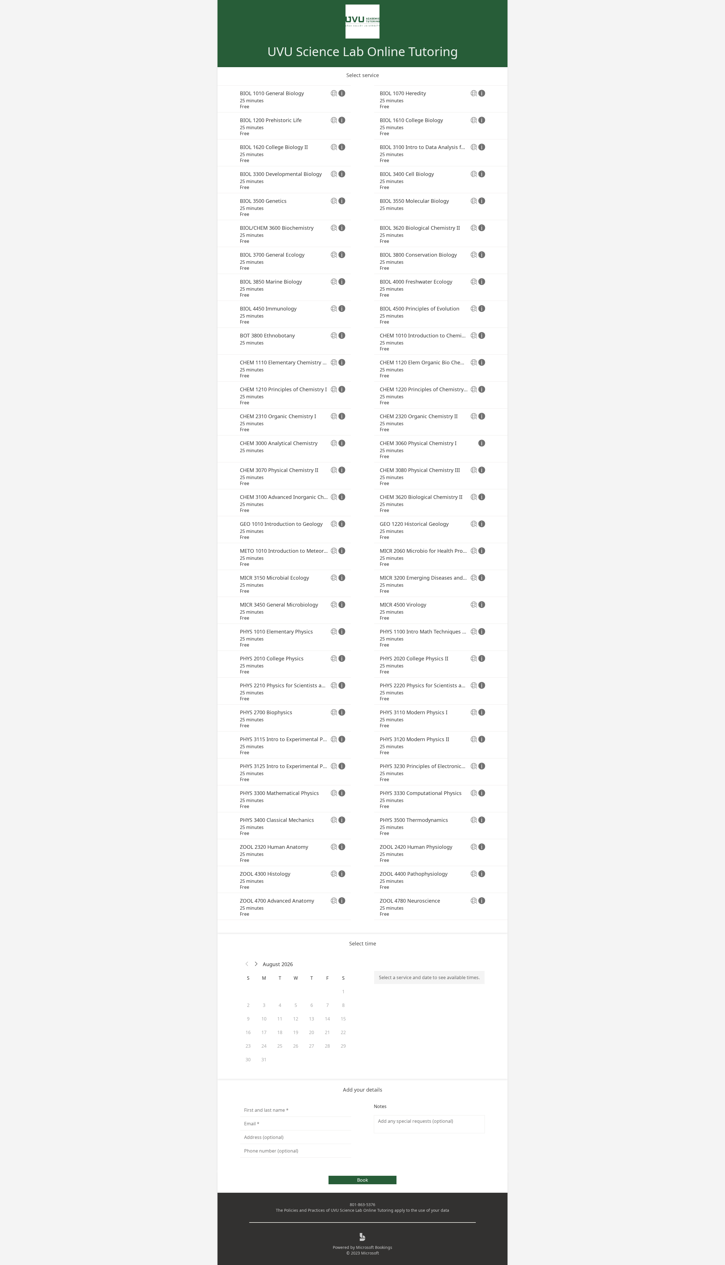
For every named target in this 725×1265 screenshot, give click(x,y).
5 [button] (296, 1005)
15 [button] (343, 1019)
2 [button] (248, 1005)
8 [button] (343, 1005)
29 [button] (343, 1046)
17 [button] (263, 1032)
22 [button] (343, 1032)
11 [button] (279, 1019)
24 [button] (263, 1046)
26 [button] (295, 1046)
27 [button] (311, 1046)
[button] (246, 964)
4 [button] (280, 1005)
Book (362, 1180)
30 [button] (248, 1059)
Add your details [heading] (362, 1089)
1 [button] (343, 991)
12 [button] (295, 1019)
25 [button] (279, 1046)
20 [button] (311, 1032)
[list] (362, 502)
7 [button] (327, 1005)
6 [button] (311, 1005)
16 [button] (248, 1032)
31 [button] (263, 1059)
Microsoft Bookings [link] (374, 1247)
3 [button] (264, 1005)
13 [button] (311, 1019)
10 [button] (263, 1019)
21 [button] (327, 1032)
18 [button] (279, 1032)
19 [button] (295, 1032)
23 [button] (248, 1046)
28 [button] (327, 1046)
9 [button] (248, 1019)
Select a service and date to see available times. (429, 977)
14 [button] (327, 1019)
